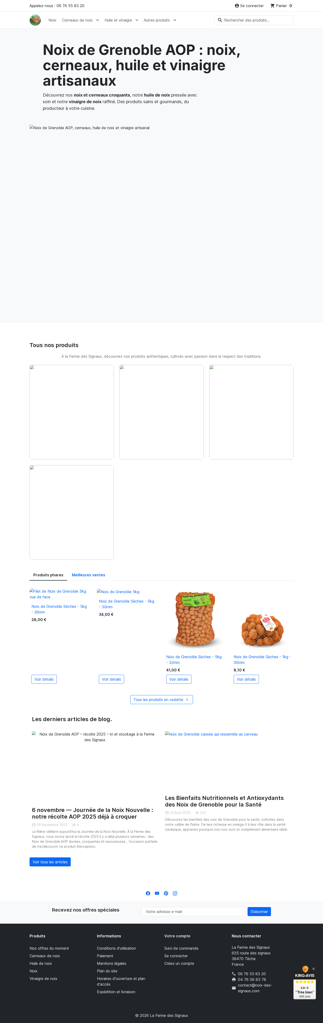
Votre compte (177, 936)
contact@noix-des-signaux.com (255, 988)
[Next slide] (151, 767)
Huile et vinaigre (118, 20)
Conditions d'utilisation (116, 948)
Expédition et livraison (116, 991)
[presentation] (27, 800)
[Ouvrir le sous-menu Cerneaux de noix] (98, 20)
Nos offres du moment (49, 948)
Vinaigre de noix (43, 978)
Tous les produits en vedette (161, 699)
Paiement (105, 955)
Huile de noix (41, 963)
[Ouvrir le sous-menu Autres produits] (175, 20)
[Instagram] (175, 893)
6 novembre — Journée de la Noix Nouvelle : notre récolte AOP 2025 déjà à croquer (92, 813)
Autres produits (157, 20)
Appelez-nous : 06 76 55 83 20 (57, 5)
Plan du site (107, 971)
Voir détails (44, 679)
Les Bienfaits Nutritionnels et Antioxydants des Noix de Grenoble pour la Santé (224, 801)
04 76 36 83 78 (252, 979)
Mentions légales (111, 963)
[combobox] (253, 20)
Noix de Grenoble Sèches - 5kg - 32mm (194, 659)
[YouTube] (157, 893)
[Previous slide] (39, 767)
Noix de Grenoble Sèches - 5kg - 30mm (126, 604)
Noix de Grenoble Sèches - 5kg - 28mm (59, 609)
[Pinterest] (166, 893)
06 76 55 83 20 (252, 973)
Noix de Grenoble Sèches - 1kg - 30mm (262, 659)
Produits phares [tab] (48, 575)
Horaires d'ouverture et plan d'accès (121, 981)
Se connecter (176, 955)
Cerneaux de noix (77, 20)
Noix (52, 20)
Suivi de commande (181, 948)
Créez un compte (179, 963)
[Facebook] (148, 893)
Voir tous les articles (50, 862)
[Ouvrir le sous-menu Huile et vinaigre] (137, 20)
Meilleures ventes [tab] (88, 575)
